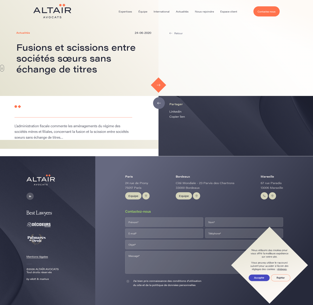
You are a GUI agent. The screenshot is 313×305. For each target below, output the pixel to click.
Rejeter (281, 277)
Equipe (133, 196)
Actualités (182, 11)
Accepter (259, 277)
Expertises (125, 11)
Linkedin (175, 111)
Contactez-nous (267, 11)
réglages (282, 269)
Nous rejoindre (204, 11)
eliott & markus (39, 279)
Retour (178, 33)
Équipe (142, 11)
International (162, 11)
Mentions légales (37, 256)
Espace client (228, 11)
